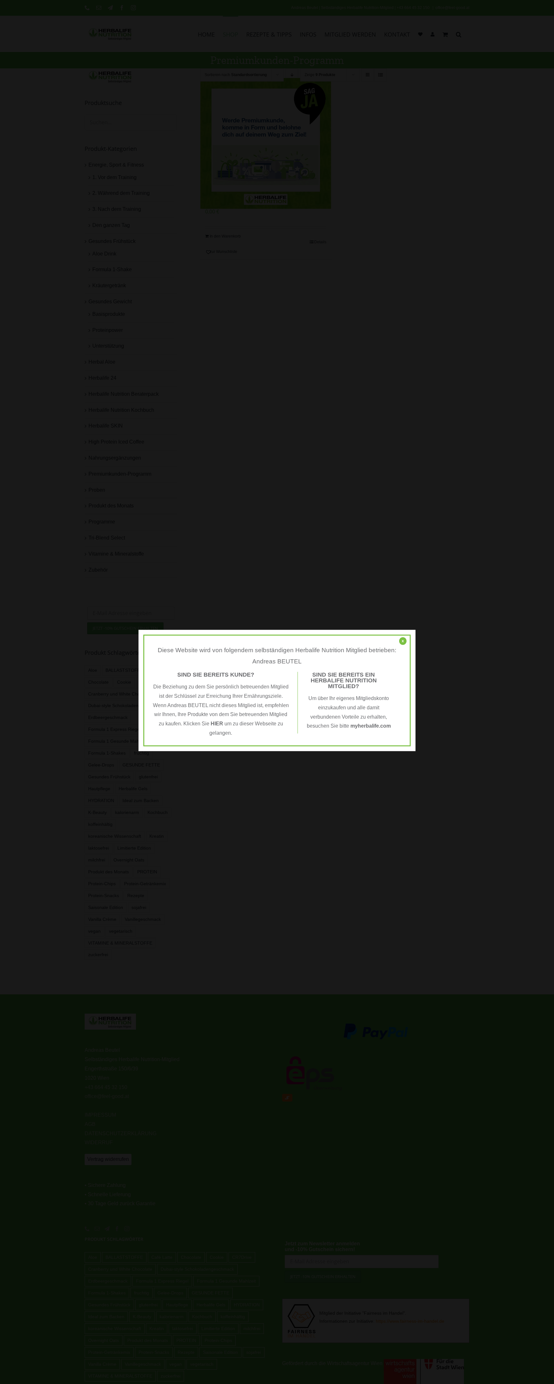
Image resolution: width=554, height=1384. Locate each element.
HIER (217, 723)
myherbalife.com (370, 726)
